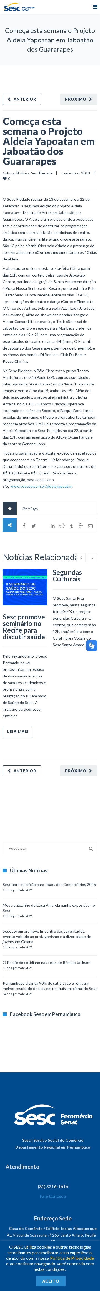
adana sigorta (45, 806)
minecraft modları (18, 806)
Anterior (25, 99)
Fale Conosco (53, 1196)
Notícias (22, 173)
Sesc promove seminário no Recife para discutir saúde (24, 627)
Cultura (9, 173)
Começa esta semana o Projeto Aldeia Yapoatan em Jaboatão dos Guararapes (49, 141)
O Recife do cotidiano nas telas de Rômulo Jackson (47, 962)
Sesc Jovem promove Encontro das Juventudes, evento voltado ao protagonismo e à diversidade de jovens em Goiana (47, 936)
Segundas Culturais (67, 575)
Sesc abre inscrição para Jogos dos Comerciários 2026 (49, 884)
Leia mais (18, 731)
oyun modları (69, 806)
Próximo (75, 99)
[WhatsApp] (43, 526)
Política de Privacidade (72, 1258)
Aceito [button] (50, 1281)
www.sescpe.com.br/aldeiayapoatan (41, 486)
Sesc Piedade (41, 173)
